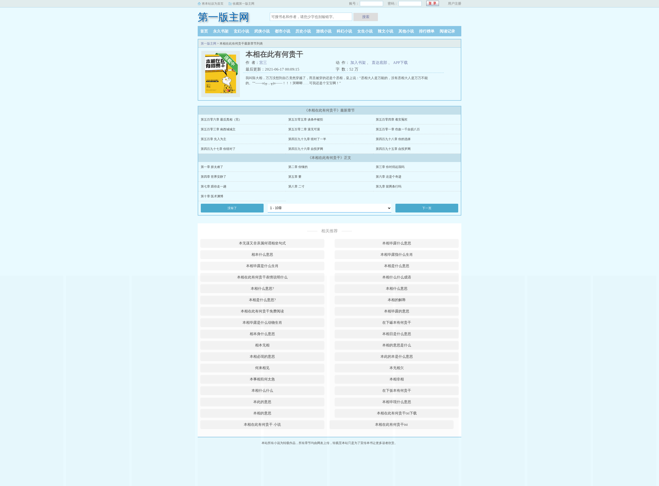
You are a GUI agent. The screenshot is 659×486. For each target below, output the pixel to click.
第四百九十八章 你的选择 (393, 139)
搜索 (365, 17)
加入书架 (358, 63)
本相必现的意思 (262, 357)
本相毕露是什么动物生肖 (262, 323)
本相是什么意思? (262, 300)
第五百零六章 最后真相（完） (221, 119)
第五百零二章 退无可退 (304, 129)
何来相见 (262, 368)
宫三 (263, 63)
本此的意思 (262, 402)
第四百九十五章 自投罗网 (393, 149)
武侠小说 (262, 31)
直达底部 (379, 63)
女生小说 (365, 31)
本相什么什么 (262, 391)
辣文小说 (385, 31)
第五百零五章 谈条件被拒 (305, 119)
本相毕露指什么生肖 (396, 255)
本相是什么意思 (396, 266)
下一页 (426, 208)
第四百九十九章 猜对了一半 (307, 139)
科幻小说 (344, 31)
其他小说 (406, 31)
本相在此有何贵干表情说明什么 (262, 277)
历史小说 (303, 31)
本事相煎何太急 (262, 379)
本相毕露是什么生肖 (262, 266)
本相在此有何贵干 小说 (262, 425)
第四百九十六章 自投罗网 (305, 149)
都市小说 (282, 31)
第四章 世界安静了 (213, 176)
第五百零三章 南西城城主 (218, 129)
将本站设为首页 (212, 3)
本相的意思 (262, 413)
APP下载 (400, 63)
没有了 (232, 208)
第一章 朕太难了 (212, 167)
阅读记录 (447, 31)
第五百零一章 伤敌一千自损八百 (398, 129)
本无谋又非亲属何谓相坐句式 (262, 243)
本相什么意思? (262, 289)
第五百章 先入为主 (213, 139)
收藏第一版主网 (243, 3)
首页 (204, 31)
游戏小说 (324, 31)
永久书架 (221, 31)
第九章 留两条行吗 (388, 186)
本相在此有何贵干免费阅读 (262, 311)
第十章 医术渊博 (212, 196)
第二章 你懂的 (298, 167)
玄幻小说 (241, 31)
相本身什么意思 (262, 334)
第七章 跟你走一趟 (213, 186)
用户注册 (454, 3)
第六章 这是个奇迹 (388, 176)
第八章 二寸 (296, 186)
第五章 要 (294, 176)
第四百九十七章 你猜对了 (218, 149)
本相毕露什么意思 (396, 243)
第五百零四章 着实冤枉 (391, 119)
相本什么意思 (262, 255)
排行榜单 (427, 31)
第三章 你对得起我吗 (390, 167)
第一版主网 (223, 17)
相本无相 (262, 345)
